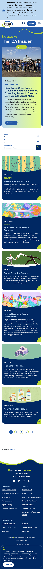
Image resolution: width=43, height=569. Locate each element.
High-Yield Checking (9, 490)
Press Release (12, 84)
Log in (31, 23)
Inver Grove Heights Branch (31, 497)
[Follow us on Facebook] (14, 481)
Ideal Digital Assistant (9, 508)
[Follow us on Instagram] (24, 481)
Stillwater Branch (28, 505)
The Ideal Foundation (29, 527)
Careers (25, 524)
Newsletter (5, 531)
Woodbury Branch (28, 508)
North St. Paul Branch (29, 501)
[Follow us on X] (29, 481)
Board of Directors (8, 524)
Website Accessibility (20, 537)
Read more (11, 123)
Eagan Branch (27, 490)
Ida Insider (26, 531)
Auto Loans (6, 497)
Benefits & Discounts (9, 527)
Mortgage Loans (7, 501)
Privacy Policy (31, 537)
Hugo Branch (27, 493)
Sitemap (10, 537)
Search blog (8, 145)
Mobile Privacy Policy (21, 540)
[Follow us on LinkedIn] (19, 481)
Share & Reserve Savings (10, 493)
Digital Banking (7, 505)
